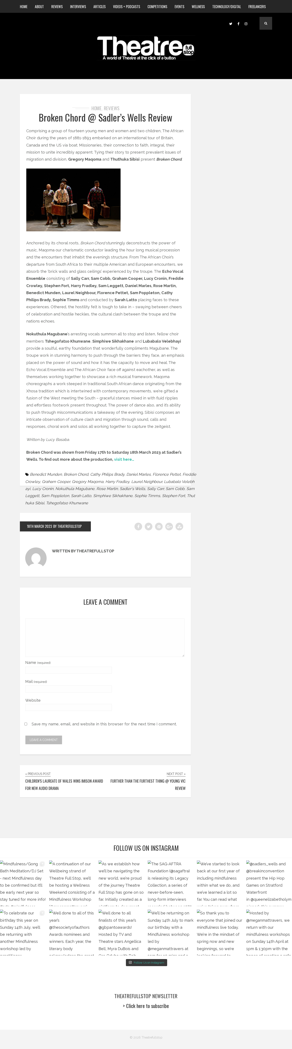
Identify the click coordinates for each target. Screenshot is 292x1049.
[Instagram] (246, 23)
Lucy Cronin (42, 488)
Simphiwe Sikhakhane (113, 495)
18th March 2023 (39, 526)
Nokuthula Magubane (74, 488)
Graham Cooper (56, 481)
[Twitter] (230, 23)
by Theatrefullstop (67, 526)
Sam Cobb (175, 488)
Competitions (157, 6)
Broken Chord (76, 474)
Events (179, 6)
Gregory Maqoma (87, 481)
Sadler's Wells (132, 488)
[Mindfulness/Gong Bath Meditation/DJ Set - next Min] (23, 883)
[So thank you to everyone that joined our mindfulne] (220, 932)
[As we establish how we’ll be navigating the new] (121, 883)
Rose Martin (107, 488)
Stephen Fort (173, 495)
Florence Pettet (167, 474)
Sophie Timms (147, 495)
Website (33, 700)
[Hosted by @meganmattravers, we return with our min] (269, 932)
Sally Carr (155, 488)
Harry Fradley (117, 481)
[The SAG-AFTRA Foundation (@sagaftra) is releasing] (170, 883)
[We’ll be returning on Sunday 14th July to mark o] (170, 932)
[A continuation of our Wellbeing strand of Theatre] (72, 883)
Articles (99, 6)
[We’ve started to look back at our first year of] (220, 883)
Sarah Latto (81, 495)
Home (23, 6)
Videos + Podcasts (126, 6)
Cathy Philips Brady (107, 474)
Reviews (57, 6)
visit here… (124, 459)
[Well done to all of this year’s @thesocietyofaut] (72, 932)
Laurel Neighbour (146, 481)
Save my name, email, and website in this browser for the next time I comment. (104, 724)
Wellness (198, 6)
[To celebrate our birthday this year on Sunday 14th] (23, 932)
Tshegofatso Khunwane (67, 503)
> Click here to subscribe (146, 1005)
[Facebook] (238, 23)
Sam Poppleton (55, 495)
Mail (36, 681)
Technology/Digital (226, 6)
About (39, 6)
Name (38, 662)
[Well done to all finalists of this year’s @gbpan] (121, 932)
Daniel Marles (138, 474)
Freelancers (257, 6)
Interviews (78, 6)
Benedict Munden (46, 474)
